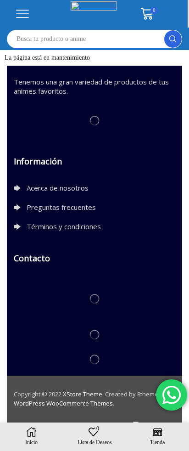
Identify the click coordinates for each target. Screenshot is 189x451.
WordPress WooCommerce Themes (63, 403)
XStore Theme (82, 394)
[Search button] (173, 39)
